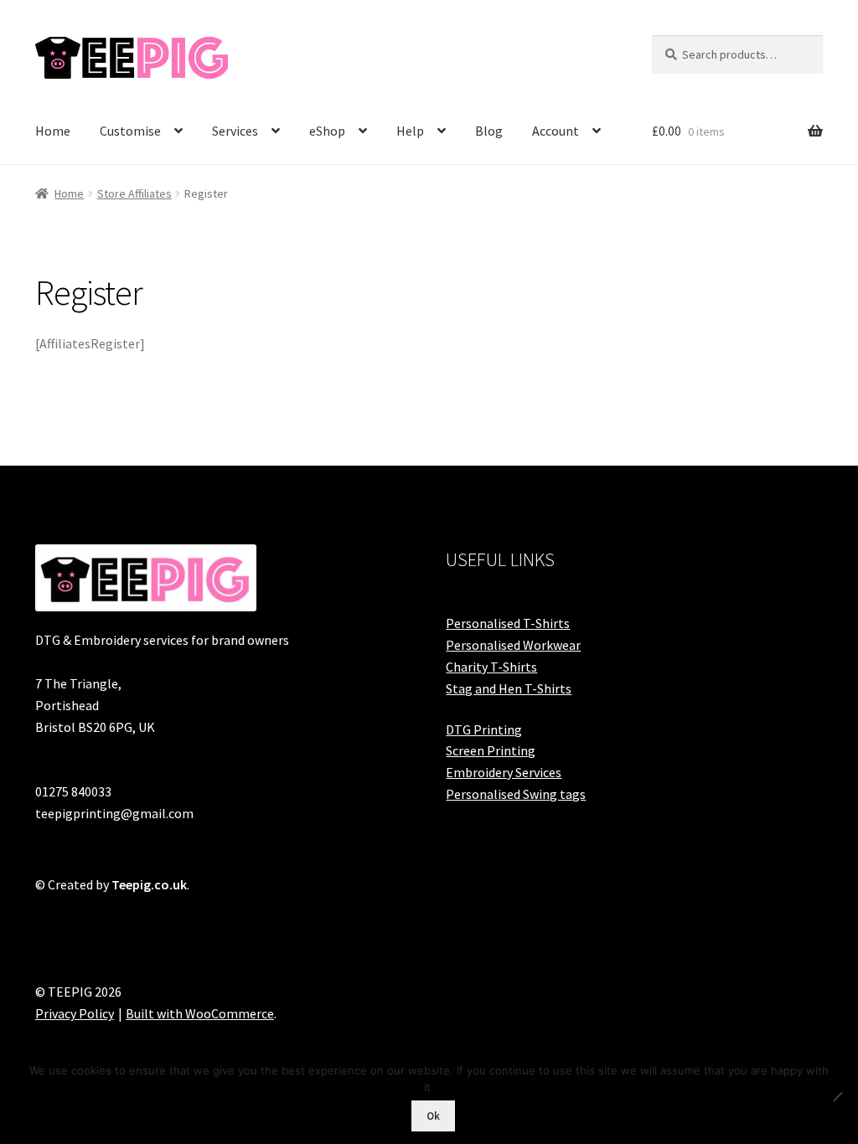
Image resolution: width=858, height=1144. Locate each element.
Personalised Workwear (513, 644)
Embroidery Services (503, 772)
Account (555, 130)
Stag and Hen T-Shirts (508, 688)
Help (410, 130)
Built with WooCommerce (200, 1013)
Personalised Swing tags (516, 794)
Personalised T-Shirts (508, 623)
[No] (837, 1096)
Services (235, 130)
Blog (489, 130)
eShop (327, 130)
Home (52, 130)
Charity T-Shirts (491, 666)
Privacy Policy (74, 1013)
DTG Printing (484, 729)
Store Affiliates (134, 193)
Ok (433, 1116)
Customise (130, 130)
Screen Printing (490, 750)
